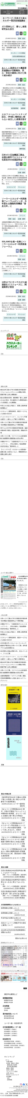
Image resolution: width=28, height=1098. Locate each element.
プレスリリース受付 (12, 1071)
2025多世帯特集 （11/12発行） (12, 1047)
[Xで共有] (21, 33)
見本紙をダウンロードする (13, 965)
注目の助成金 (20, 877)
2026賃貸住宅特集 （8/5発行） (12, 1041)
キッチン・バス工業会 (18, 53)
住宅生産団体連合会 (19, 56)
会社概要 (8, 13)
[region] (14, 371)
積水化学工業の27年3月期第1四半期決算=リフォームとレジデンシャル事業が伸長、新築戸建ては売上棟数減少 (13, 392)
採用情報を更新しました (10, 908)
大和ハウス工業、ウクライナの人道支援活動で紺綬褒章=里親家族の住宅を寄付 (13, 437)
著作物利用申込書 (9, 1018)
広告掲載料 (7, 1008)
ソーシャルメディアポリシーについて (18, 1087)
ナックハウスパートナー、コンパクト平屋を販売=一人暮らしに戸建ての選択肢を (13, 418)
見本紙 (6, 1010)
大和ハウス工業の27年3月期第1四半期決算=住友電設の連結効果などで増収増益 (13, 423)
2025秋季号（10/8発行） (11, 1035)
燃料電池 (22, 149)
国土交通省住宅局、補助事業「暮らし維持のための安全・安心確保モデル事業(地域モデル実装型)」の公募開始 (13, 399)
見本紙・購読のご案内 (8, 12)
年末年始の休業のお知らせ (11, 918)
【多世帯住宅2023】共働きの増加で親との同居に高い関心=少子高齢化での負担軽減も (13, 799)
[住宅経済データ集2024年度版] (14, 710)
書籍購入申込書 (8, 1002)
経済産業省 (14, 108)
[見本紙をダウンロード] (14, 982)
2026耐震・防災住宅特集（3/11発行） (14, 1045)
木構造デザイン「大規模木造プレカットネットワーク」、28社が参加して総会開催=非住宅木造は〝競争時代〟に (13, 443)
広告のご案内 (10, 1070)
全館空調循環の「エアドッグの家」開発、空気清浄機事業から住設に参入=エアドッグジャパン (13, 678)
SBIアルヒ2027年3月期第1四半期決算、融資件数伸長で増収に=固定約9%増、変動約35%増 (14, 430)
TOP (25, 988)
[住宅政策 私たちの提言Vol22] (14, 735)
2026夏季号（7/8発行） (10, 1029)
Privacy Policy (10, 1091)
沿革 (8, 1078)
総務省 (23, 108)
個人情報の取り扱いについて (20, 1086)
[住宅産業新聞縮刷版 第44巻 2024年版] (14, 760)
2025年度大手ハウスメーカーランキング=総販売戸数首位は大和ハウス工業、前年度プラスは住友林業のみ (13, 645)
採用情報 (9, 1079)
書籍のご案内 (22, 12)
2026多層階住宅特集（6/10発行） (13, 1043)
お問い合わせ (22, 13)
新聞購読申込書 (8, 1000)
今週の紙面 (21, 10)
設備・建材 (21, 172)
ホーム (8, 10)
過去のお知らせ (21, 938)
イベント (22, 169)
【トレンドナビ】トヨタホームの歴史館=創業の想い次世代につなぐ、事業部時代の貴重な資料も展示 (13, 451)
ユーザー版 (17, 804)
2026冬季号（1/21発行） (11, 1033)
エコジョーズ (11, 187)
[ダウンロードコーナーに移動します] (8, 598)
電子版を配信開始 (12, 1066)
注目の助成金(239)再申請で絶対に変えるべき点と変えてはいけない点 (13, 882)
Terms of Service (20, 1091)
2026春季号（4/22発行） (11, 1031)
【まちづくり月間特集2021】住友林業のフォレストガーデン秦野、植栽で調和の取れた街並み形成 (13, 839)
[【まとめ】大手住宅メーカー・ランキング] (14, 349)
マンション (21, 187)
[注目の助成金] (14, 340)
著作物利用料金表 (9, 1016)
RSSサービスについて (12, 1074)
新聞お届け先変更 (12, 1065)
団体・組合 (21, 38)
